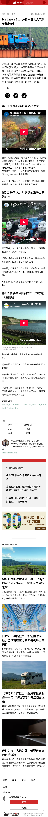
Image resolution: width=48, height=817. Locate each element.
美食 (14, 780)
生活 (5, 786)
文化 (24, 780)
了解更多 (24, 807)
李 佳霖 (5, 88)
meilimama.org (9, 452)
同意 (24, 801)
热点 (33, 780)
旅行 (5, 780)
